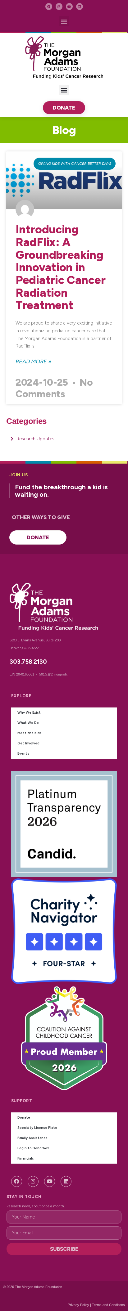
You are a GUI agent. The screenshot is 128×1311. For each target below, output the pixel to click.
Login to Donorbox (33, 1148)
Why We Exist (29, 713)
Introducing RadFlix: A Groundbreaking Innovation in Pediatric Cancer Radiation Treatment (60, 267)
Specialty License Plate (37, 1128)
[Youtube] (69, 6)
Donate (23, 1118)
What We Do (28, 723)
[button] (64, 21)
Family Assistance (32, 1138)
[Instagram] (59, 6)
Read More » (33, 361)
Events (23, 754)
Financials (25, 1158)
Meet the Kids (29, 733)
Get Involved (28, 743)
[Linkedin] (79, 6)
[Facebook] (48, 6)
